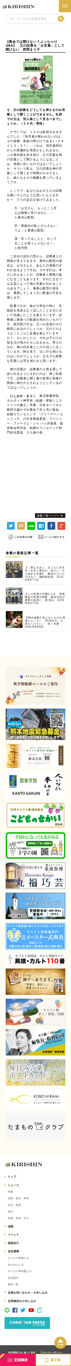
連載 (10, 1226)
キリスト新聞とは (18, 1258)
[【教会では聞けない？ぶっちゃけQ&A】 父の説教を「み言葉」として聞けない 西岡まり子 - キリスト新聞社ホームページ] (41, 528)
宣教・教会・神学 (18, 1198)
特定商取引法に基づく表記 (21, 1352)
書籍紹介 (13, 1243)
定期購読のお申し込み (22, 1301)
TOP (60, 1345)
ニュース (13, 1185)
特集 (10, 1192)
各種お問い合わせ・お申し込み (28, 1292)
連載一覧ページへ (48, 515)
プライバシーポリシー (51, 1352)
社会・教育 (14, 1205)
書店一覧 (13, 1284)
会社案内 (13, 1278)
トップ (12, 1177)
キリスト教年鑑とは (20, 1271)
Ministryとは (16, 1264)
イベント (13, 1234)
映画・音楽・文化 (18, 1218)
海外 (10, 1211)
